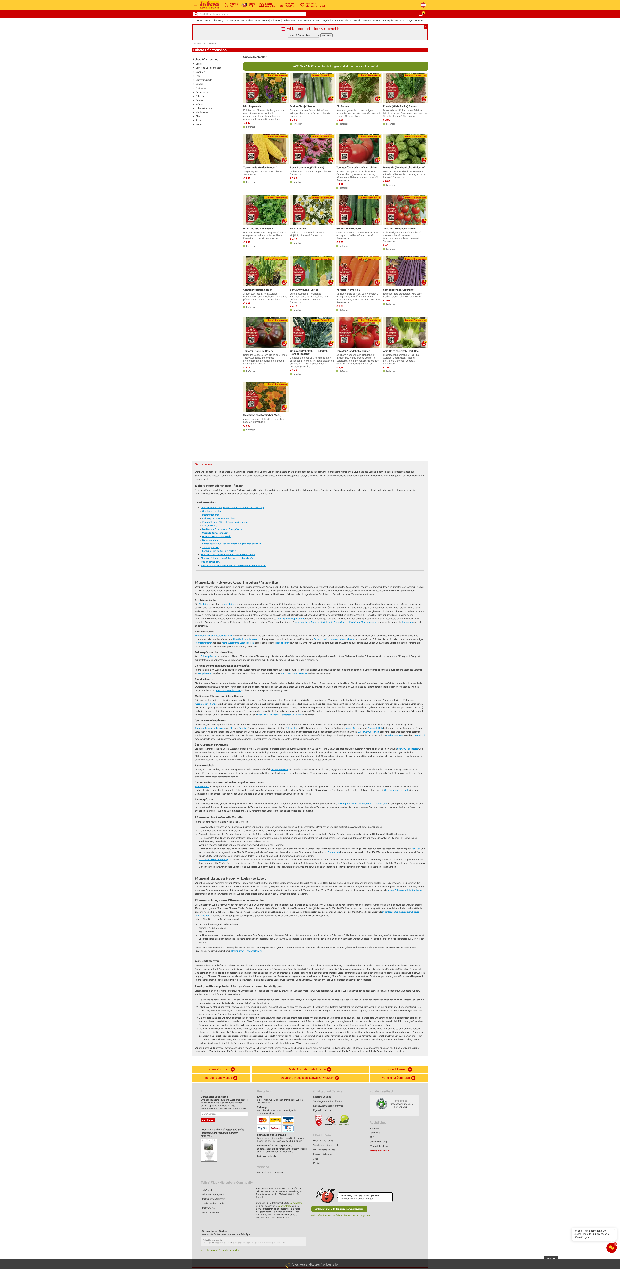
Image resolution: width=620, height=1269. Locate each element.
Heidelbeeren (282, 643)
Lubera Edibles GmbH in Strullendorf (405, 890)
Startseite (196, 43)
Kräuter (307, 20)
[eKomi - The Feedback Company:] (381, 1104)
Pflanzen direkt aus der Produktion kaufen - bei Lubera (228, 554)
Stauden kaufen (210, 525)
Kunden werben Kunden (213, 1203)
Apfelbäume (230, 604)
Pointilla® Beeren (203, 643)
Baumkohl (419, 735)
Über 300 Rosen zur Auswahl (216, 536)
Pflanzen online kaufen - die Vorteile (218, 551)
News (199, 20)
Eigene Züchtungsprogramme (328, 1105)
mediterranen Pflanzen (206, 704)
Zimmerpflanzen (390, 20)
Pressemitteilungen (322, 1154)
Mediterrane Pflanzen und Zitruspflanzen (222, 529)
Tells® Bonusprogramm (213, 1194)
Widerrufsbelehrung (379, 1146)
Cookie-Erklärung (378, 1141)
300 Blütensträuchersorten (294, 673)
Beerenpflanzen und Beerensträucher (213, 635)
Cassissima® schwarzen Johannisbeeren (334, 639)
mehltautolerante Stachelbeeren (238, 643)
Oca (355, 728)
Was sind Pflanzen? (210, 561)
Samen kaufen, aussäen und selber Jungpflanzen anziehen (231, 543)
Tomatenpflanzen (203, 728)
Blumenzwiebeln (353, 20)
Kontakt (317, 1163)
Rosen (316, 20)
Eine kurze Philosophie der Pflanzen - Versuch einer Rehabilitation (233, 565)
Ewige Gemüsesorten (368, 731)
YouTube (416, 848)
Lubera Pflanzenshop (205, 59)
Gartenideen (247, 20)
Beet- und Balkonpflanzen (208, 68)
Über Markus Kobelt (323, 1140)
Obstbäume (204, 604)
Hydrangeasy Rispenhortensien (246, 951)
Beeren (265, 20)
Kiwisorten (407, 622)
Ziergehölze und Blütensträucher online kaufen (225, 522)
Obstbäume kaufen (212, 511)
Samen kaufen (202, 786)
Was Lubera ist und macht (326, 1145)
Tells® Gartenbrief (210, 1212)
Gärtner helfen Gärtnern (213, 1199)
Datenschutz (376, 1132)
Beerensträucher (210, 514)
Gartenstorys (208, 1208)
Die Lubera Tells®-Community (213, 859)
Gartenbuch (334, 852)
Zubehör (419, 20)
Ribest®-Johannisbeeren (245, 639)
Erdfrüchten (291, 728)
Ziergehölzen (204, 673)
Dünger (409, 20)
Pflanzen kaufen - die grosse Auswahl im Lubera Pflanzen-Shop (232, 507)
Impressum (375, 1128)
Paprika (243, 728)
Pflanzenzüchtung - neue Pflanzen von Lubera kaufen (227, 558)
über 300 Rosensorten (408, 748)
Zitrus (299, 20)
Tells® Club (206, 1190)
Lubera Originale (220, 20)
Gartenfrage (285, 1206)
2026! (207, 20)
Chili (232, 728)
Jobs (315, 1158)
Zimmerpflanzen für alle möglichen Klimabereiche (362, 803)
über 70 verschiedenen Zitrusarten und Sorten (280, 714)
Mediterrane (288, 20)
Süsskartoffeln (375, 728)
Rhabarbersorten (394, 735)
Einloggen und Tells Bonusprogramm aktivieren (339, 1209)
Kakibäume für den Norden (362, 622)
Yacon (349, 728)
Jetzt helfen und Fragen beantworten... (221, 1250)
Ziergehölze (327, 20)
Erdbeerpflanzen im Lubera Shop (218, 518)
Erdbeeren (275, 20)
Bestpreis (234, 20)
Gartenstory (296, 1203)
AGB (372, 1137)
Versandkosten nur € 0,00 (270, 1172)
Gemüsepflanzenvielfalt (396, 790)
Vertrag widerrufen (379, 1150)
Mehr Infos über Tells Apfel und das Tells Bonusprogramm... (341, 1215)
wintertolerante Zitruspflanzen (333, 622)
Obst (257, 20)
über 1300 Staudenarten (228, 690)
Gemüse (367, 20)
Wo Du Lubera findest (324, 1149)
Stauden (339, 20)
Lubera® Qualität (322, 1096)
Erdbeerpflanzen (209, 656)
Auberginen (219, 728)
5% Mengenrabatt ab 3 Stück (327, 1101)
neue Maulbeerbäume (306, 622)
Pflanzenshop (210, 43)
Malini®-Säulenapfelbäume (291, 618)
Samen (376, 20)
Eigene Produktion (322, 1110)
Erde (402, 20)
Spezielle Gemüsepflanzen (215, 533)
